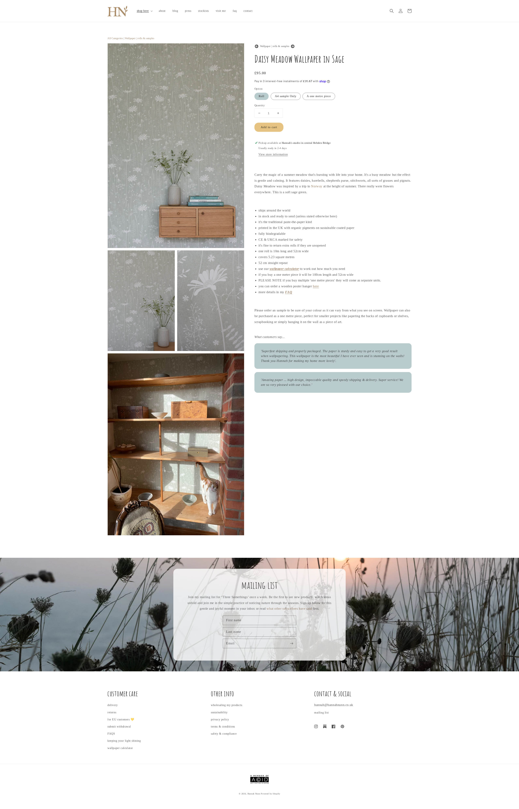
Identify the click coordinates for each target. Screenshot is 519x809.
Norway (316, 186)
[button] (144, 11)
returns (111, 712)
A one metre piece (319, 96)
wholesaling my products (226, 705)
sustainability (219, 712)
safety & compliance (224, 733)
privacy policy (220, 719)
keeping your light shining (124, 740)
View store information (273, 154)
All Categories (115, 38)
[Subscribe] (291, 643)
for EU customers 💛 (120, 719)
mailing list (321, 712)
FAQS (111, 733)
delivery (112, 705)
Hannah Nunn (254, 794)
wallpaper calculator (120, 748)
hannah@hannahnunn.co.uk (333, 705)
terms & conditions (223, 726)
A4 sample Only (285, 96)
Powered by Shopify (270, 794)
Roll (261, 96)
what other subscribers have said (289, 608)
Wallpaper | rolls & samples (139, 38)
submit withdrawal (119, 726)
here (316, 286)
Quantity (259, 105)
